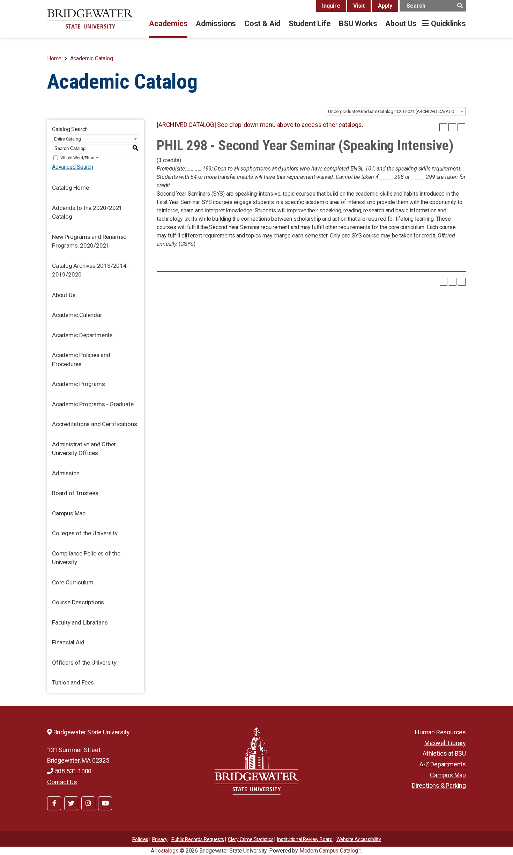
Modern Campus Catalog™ (330, 850)
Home (54, 58)
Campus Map (69, 513)
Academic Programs (78, 383)
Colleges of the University (85, 533)
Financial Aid (68, 642)
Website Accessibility (358, 839)
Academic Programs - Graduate (92, 404)
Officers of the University (84, 662)
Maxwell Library (445, 743)
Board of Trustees (75, 493)
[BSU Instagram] (88, 803)
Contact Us (62, 782)
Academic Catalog (91, 58)
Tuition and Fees (73, 682)
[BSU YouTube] (105, 803)
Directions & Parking (439, 785)
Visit (359, 5)
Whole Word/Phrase (79, 158)
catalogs (168, 850)
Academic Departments (82, 335)
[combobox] (396, 111)
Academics (168, 23)
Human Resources (440, 732)
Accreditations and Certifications (94, 424)
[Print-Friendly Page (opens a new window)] (452, 127)
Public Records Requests (197, 839)
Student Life (309, 23)
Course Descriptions (78, 602)
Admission (66, 473)
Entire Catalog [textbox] (67, 139)
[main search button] (460, 6)
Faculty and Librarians (80, 622)
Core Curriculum (73, 582)
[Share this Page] (443, 127)
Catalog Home (70, 187)
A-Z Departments (442, 764)
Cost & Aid (262, 23)
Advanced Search (72, 167)
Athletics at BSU (444, 753)
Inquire (331, 5)
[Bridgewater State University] (256, 760)
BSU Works (358, 23)
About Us (400, 23)
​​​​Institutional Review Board (305, 839)
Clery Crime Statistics (251, 839)
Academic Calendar (77, 314)
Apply (385, 5)
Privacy (160, 839)
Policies (140, 839)
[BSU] (90, 19)
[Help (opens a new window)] (461, 127)
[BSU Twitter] (71, 803)
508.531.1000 (72, 771)
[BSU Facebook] (54, 803)
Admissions (216, 23)
